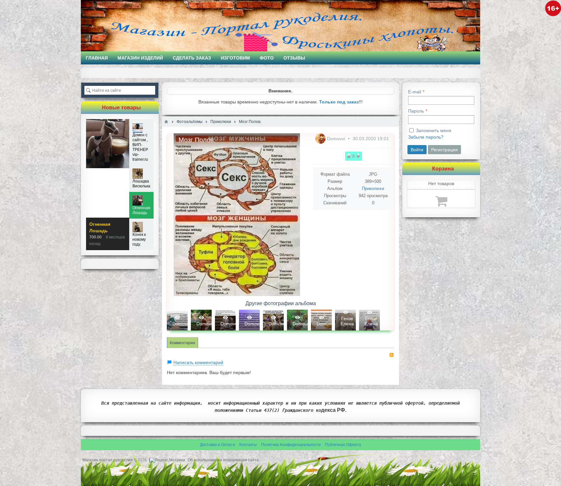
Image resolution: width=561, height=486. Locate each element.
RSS (391, 355)
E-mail (414, 91)
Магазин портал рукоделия (108, 460)
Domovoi (336, 138)
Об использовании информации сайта (223, 460)
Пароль (416, 111)
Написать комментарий (198, 362)
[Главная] (166, 121)
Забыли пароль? (425, 137)
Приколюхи (373, 188)
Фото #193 (369, 320)
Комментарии (182, 343)
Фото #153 (345, 320)
